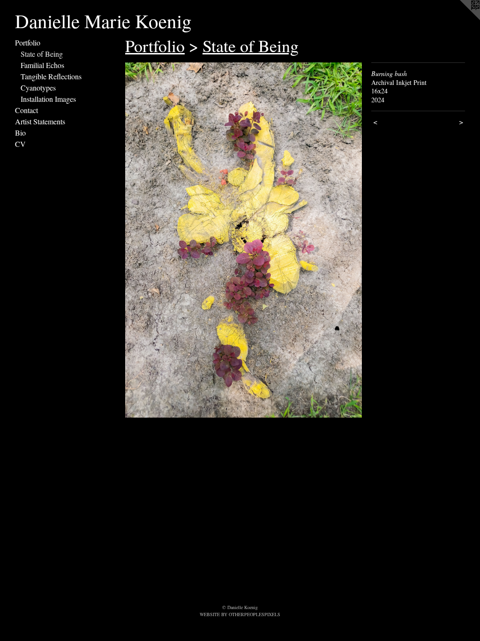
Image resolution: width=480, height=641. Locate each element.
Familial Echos (42, 65)
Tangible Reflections (51, 76)
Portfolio (27, 42)
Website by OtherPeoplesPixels (240, 614)
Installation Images (48, 99)
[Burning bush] (243, 240)
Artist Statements (40, 121)
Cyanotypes (38, 87)
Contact (26, 110)
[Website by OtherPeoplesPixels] (461, 19)
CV (20, 144)
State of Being (42, 54)
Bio (20, 132)
